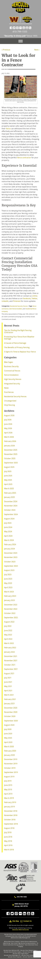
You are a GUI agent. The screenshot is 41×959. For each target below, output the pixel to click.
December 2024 (10, 501)
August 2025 (9, 467)
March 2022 (9, 643)
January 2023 (9, 600)
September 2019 (11, 772)
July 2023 (7, 574)
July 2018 (7, 832)
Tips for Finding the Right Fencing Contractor (17, 331)
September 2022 (11, 617)
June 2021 (8, 682)
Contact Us (27, 921)
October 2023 (9, 561)
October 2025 (9, 458)
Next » (36, 49)
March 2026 (9, 437)
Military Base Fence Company (11, 941)
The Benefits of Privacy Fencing (17, 347)
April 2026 (8, 432)
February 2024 (10, 544)
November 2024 (10, 506)
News (6, 388)
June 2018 (8, 837)
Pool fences (9, 392)
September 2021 (11, 669)
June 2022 (8, 630)
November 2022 (10, 609)
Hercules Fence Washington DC (12, 955)
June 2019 (8, 785)
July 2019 (7, 781)
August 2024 (9, 518)
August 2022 (9, 622)
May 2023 (8, 583)
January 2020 (9, 755)
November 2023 (10, 557)
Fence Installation (11, 375)
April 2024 (8, 536)
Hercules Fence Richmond (29, 952)
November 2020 (10, 712)
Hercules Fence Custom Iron (28, 955)
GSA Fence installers (15, 309)
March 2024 (9, 540)
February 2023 (10, 596)
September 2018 (11, 824)
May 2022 (8, 635)
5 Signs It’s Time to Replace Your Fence (20, 351)
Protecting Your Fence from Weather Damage (19, 337)
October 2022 (9, 613)
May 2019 (8, 789)
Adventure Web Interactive (20, 929)
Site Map (15, 921)
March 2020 (9, 746)
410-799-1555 (20, 31)
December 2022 (10, 604)
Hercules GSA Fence (28, 957)
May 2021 (8, 686)
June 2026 (8, 424)
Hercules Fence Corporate (15, 957)
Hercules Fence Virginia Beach (20, 953)
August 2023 (9, 570)
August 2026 (9, 415)
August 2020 (9, 725)
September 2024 (11, 514)
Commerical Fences (12, 370)
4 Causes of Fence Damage (15, 343)
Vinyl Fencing (9, 405)
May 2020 (8, 738)
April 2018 (8, 845)
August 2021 (9, 673)
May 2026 (8, 428)
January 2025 (9, 497)
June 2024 (8, 527)
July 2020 (7, 729)
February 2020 (10, 751)
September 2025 (11, 463)
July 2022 (7, 626)
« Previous (6, 49)
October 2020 (9, 716)
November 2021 (10, 660)
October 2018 (9, 819)
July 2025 (7, 471)
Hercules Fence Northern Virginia (12, 952)
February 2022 (10, 647)
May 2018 (8, 841)
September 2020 (11, 721)
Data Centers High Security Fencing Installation (23, 943)
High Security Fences (12, 379)
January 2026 (9, 445)
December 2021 (10, 656)
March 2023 (9, 592)
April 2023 (8, 587)
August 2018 (9, 828)
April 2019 (8, 794)
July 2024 (7, 523)
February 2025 (10, 493)
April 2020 (8, 742)
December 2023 (10, 553)
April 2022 (8, 639)
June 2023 (8, 579)
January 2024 (9, 549)
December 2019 (10, 759)
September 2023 (11, 566)
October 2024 (9, 510)
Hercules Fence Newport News (28, 950)
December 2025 (10, 450)
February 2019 (10, 802)
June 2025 (8, 475)
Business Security (11, 366)
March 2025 (9, 488)
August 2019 (9, 776)
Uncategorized (10, 401)
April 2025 (8, 484)
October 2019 (9, 768)
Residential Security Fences (18, 306)
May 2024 (8, 531)
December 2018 (10, 811)
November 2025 (10, 454)
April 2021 (8, 690)
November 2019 (10, 763)
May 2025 (8, 480)
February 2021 (10, 699)
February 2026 (10, 441)
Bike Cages (8, 362)
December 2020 (10, 708)
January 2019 (9, 806)
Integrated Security (12, 383)
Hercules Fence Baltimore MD (11, 950)
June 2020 (8, 733)
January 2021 (9, 703)
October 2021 (9, 665)
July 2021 (7, 678)
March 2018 (9, 849)
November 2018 (10, 815)
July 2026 (7, 420)
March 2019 (9, 798)
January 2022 (9, 652)
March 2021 (9, 695)
